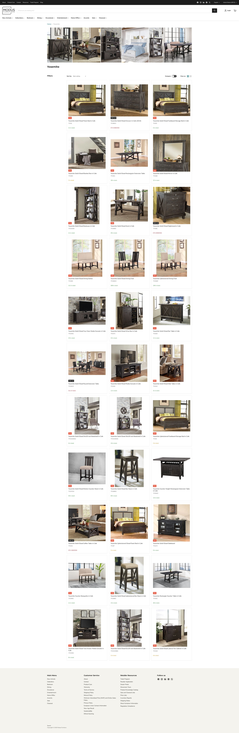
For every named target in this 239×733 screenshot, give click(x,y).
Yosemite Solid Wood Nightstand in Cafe (167, 226)
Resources (25, 2)
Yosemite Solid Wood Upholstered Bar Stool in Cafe (128, 596)
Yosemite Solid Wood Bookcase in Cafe (81, 226)
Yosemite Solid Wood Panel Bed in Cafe (81, 121)
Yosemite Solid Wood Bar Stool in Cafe (124, 489)
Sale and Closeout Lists (127, 692)
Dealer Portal (124, 684)
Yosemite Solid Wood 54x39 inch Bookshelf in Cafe (85, 436)
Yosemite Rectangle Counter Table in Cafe (167, 596)
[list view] (190, 76)
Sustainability (88, 711)
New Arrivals (7, 18)
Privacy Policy (88, 703)
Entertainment (62, 18)
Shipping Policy (89, 692)
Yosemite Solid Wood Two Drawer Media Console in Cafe (86, 650)
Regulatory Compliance (127, 706)
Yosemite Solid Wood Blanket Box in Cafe (82, 173)
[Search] (214, 10)
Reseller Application (126, 682)
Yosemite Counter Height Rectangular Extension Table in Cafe (171, 490)
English (216, 2)
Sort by (69, 76)
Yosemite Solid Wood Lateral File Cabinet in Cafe (169, 649)
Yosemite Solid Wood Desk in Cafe (122, 226)
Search (49, 725)
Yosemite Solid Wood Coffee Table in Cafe (82, 543)
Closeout (102, 18)
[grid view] (188, 76)
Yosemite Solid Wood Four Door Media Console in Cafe (87, 331)
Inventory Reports (126, 698)
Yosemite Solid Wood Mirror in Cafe (165, 173)
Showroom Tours (125, 687)
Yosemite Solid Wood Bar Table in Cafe (166, 331)
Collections (19, 18)
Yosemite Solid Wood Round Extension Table (83, 384)
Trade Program (34, 2)
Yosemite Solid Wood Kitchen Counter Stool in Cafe (85, 489)
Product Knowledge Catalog (129, 690)
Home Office (75, 18)
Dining (39, 18)
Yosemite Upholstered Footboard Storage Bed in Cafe (171, 436)
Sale (94, 18)
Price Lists (123, 695)
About (4, 2)
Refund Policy (88, 695)
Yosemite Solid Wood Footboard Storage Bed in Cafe (171, 121)
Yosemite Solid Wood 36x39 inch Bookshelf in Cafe (128, 436)
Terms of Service (89, 690)
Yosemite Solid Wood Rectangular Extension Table (128, 173)
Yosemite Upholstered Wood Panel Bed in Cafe (127, 543)
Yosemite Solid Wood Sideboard (164, 543)
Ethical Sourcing (89, 714)
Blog (41, 2)
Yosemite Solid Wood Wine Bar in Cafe (124, 331)
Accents (86, 18)
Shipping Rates (125, 701)
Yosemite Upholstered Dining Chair (165, 279)
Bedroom (30, 18)
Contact (19, 2)
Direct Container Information (129, 703)
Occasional (50, 18)
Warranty (87, 687)
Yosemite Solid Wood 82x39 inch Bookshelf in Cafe (128, 649)
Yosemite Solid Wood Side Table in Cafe (166, 384)
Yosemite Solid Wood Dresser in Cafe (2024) (126, 121)
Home (49, 24)
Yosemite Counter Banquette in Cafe (80, 596)
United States (229, 2)
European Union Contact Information (95, 706)
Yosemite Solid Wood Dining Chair (122, 279)
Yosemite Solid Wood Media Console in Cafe (126, 384)
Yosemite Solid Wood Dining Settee (80, 279)
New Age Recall (89, 708)
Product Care (11, 2)
